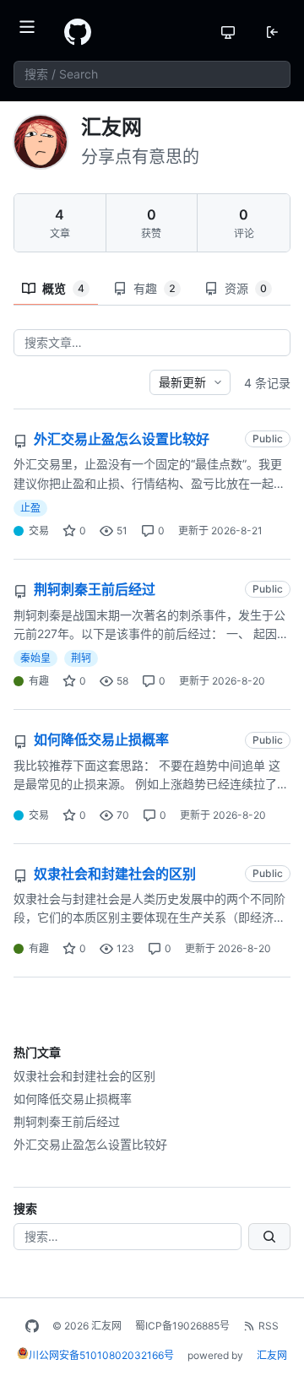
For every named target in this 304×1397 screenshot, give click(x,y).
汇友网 (272, 1355)
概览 (63, 288)
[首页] (77, 32)
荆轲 (81, 658)
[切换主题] (228, 32)
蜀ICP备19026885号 (182, 1325)
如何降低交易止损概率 (73, 1098)
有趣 (154, 288)
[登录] (271, 32)
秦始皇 (35, 658)
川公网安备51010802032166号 (101, 1355)
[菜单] (32, 32)
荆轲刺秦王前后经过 (67, 1121)
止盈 (30, 507)
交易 (39, 530)
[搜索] (269, 1236)
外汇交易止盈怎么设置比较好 (90, 1144)
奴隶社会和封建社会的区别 (84, 1076)
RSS (268, 1325)
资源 (246, 288)
